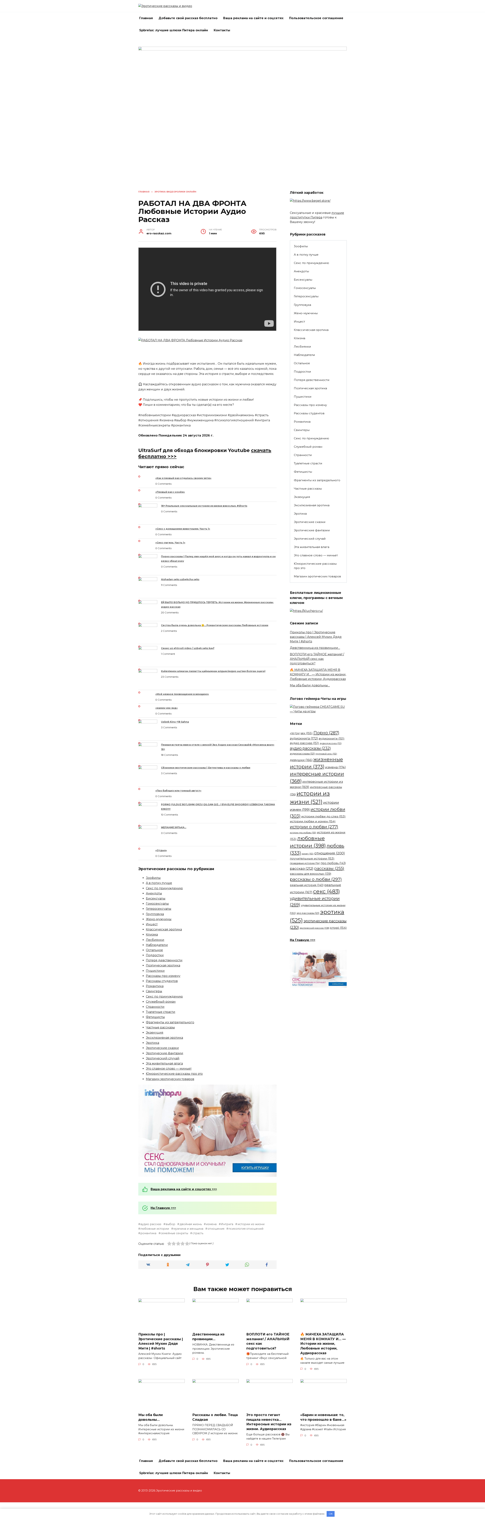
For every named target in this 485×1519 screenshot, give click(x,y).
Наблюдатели (157, 945)
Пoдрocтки (155, 955)
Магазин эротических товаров (170, 1079)
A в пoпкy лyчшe (159, 883)
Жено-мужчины (158, 919)
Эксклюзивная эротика (164, 1037)
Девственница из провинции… (315, 648)
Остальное (154, 950)
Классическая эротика (164, 929)
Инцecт (152, 924)
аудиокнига (304, 738)
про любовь (333, 863)
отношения (216, 1228)
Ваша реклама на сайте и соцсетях (253, 18)
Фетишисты (155, 1017)
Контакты (222, 30)
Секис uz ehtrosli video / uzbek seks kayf (187, 648)
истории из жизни (251, 1224)
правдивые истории (305, 863)
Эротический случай (162, 1058)
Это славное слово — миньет (169, 1068)
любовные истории (154, 1228)
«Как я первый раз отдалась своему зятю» (183, 478)
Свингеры (154, 991)
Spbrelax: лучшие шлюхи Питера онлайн (173, 30)
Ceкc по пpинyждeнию (164, 888)
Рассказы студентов (162, 981)
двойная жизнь (191, 1224)
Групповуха (155, 914)
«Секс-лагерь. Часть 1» (170, 542)
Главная (146, 18)
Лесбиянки (155, 940)
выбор (170, 1224)
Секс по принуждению (164, 996)
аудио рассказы (310, 748)
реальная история (307, 885)
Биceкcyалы (155, 898)
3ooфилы (153, 878)
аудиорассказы (302, 753)
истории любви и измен (313, 821)
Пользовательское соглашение (316, 18)
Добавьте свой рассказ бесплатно (188, 18)
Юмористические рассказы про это (174, 1073)
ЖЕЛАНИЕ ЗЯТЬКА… (173, 827)
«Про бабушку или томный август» (178, 790)
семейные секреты (174, 1233)
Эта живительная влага (164, 1063)
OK (331, 1513)
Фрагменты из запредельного (170, 1022)
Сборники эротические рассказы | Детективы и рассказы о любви (205, 767)
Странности (155, 1007)
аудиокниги (331, 738)
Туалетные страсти (160, 1012)
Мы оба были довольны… (310, 685)
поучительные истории (312, 858)
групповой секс (326, 753)
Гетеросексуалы (158, 909)
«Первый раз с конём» (170, 492)
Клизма (152, 934)
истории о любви (314, 826)
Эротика (152, 1043)
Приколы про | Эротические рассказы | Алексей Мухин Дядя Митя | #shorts (316, 636)
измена (211, 1224)
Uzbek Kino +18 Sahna (175, 721)
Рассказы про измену (163, 976)
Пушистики (155, 971)
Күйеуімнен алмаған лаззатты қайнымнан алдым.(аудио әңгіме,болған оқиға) (213, 671)
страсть (197, 1233)
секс (326, 891)
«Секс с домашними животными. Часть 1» (182, 528)
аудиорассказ (331, 743)
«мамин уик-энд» (166, 708)
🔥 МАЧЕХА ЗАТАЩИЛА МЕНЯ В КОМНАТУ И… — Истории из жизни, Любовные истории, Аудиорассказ (318, 674)
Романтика (154, 986)
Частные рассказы (160, 1027)
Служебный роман (161, 1001)
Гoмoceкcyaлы (157, 903)
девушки (301, 760)
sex (306, 733)
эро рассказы (307, 913)
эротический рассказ (314, 928)
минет (308, 853)
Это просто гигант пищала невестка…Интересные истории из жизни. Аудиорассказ (268, 1422)
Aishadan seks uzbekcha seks (180, 579)
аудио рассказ (150, 1224)
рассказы (329, 868)
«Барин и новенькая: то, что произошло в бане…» (323, 1417)
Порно (326, 732)
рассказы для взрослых (310, 873)
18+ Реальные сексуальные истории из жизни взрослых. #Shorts (204, 505)
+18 (295, 733)
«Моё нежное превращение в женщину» (182, 694)
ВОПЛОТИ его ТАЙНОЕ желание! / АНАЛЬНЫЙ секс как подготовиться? (317, 658)
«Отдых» (161, 850)
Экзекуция (154, 1032)
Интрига (227, 1224)
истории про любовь (303, 832)
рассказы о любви (316, 879)
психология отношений (245, 1228)
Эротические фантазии (164, 1053)
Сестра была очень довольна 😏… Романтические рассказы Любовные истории (214, 625)
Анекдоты (154, 893)
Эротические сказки (162, 1048)
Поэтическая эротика (163, 965)
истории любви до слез (323, 816)
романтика (148, 1233)
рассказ (301, 868)
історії (338, 927)
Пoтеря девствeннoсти (164, 960)
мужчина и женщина (188, 1228)
